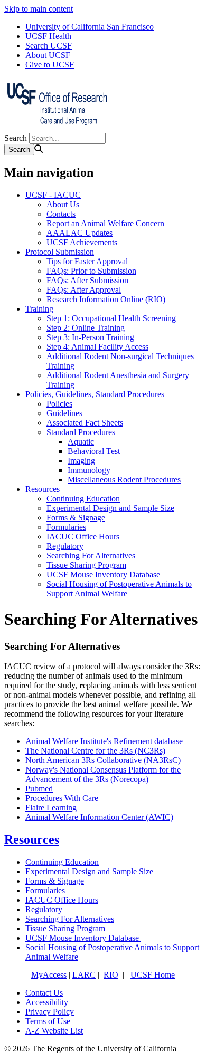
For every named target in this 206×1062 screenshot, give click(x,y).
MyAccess (49, 974)
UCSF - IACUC (53, 194)
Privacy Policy (49, 1011)
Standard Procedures (80, 432)
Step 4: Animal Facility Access (97, 346)
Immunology (89, 470)
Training (39, 308)
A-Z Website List (54, 1030)
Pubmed (39, 788)
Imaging (81, 460)
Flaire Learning (51, 807)
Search (15, 137)
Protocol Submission (59, 251)
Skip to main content (38, 8)
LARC (84, 974)
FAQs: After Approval (83, 289)
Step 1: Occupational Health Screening (111, 318)
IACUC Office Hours (82, 536)
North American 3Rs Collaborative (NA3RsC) (103, 760)
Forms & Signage (75, 517)
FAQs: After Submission (87, 280)
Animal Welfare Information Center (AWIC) (99, 817)
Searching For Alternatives (90, 555)
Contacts (61, 213)
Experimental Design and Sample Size (110, 508)
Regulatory (64, 546)
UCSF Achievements (81, 242)
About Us (62, 204)
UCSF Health (48, 36)
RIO (111, 974)
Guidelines (64, 413)
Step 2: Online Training (85, 327)
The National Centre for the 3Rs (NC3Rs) (95, 750)
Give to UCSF (49, 64)
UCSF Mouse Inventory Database (104, 574)
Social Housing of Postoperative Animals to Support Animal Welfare (119, 589)
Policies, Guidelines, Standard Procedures (94, 394)
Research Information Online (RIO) (105, 299)
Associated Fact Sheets (84, 422)
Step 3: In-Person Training (90, 337)
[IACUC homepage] (57, 127)
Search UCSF (48, 45)
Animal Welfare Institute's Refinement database (104, 741)
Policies (59, 403)
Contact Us (44, 992)
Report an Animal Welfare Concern (105, 223)
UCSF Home (152, 974)
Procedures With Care (61, 798)
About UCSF (47, 55)
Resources (42, 489)
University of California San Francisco (89, 26)
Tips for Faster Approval (87, 261)
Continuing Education (83, 498)
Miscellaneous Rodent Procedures (124, 479)
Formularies (66, 527)
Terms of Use (47, 1021)
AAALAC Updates (79, 232)
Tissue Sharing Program (86, 565)
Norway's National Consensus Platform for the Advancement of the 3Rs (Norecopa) (103, 774)
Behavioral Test (94, 451)
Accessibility (46, 1002)
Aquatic (81, 441)
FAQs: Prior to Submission (91, 270)
